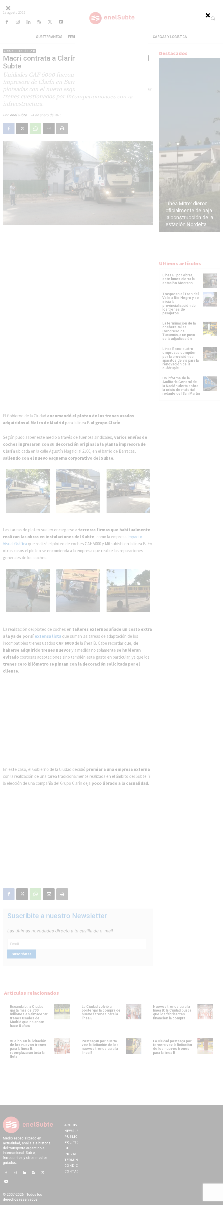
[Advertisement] (111, 60)
